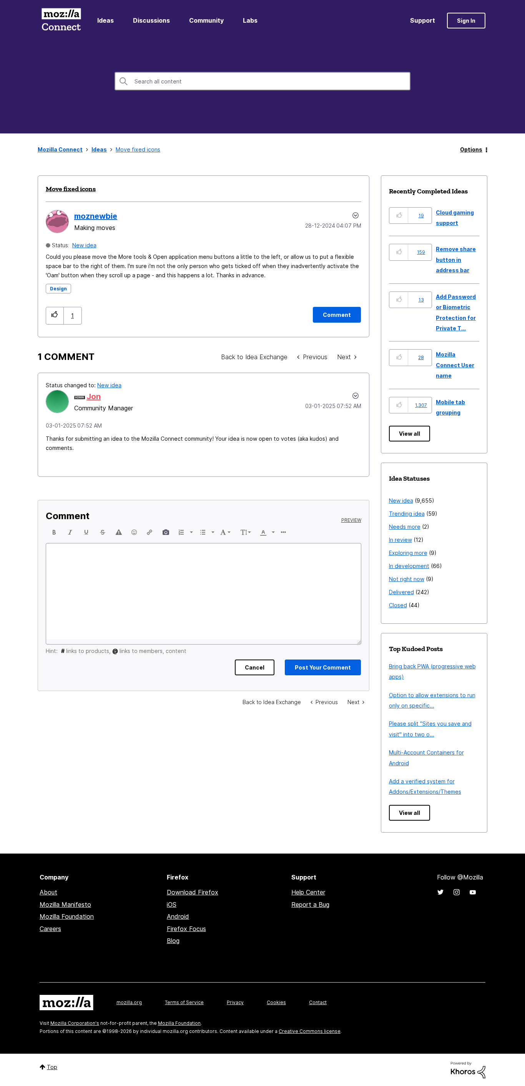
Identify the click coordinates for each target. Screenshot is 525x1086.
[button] (55, 315)
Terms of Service (184, 1002)
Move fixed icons (71, 189)
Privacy (235, 1002)
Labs (250, 20)
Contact (318, 1002)
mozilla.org (129, 1002)
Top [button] (52, 1067)
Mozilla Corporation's (74, 1023)
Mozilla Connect (61, 20)
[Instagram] (456, 892)
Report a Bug (310, 904)
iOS (171, 904)
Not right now (406, 579)
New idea (84, 245)
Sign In (466, 20)
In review (400, 539)
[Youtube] (472, 892)
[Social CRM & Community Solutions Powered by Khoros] (468, 1069)
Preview (351, 520)
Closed (398, 605)
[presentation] (54, 532)
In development (409, 566)
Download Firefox (192, 892)
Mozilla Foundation (67, 916)
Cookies (276, 1002)
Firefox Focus (186, 929)
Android (178, 916)
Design (58, 288)
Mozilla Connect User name (455, 365)
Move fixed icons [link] (138, 149)
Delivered (401, 592)
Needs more (404, 526)
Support (422, 20)
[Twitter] (440, 892)
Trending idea (407, 513)
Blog (173, 940)
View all (409, 433)
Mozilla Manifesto (65, 904)
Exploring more (408, 553)
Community (206, 20)
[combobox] (262, 81)
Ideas (105, 20)
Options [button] (471, 149)
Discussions (151, 20)
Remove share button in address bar (456, 259)
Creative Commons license (310, 1031)
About (48, 892)
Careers (50, 929)
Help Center (308, 892)
